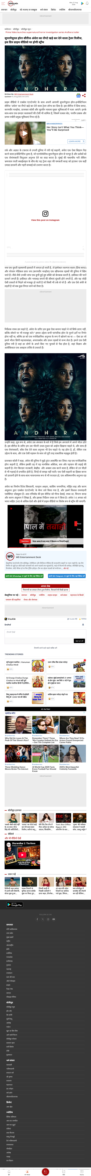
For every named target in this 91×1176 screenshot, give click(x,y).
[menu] (3, 3)
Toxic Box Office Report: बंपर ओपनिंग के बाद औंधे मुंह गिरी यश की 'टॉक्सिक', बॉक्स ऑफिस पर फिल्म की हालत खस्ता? (63, 827)
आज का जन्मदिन (12, 1120)
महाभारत (9, 1085)
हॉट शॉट (9, 1011)
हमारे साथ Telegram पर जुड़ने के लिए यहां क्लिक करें (67, 576)
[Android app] (14, 904)
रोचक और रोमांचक (30, 599)
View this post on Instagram (45, 220)
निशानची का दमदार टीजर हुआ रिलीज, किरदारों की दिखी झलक (45, 590)
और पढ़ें (65, 568)
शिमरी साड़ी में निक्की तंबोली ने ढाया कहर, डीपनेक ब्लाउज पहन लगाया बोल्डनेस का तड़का (46, 891)
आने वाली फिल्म (11, 1035)
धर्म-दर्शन (9, 1092)
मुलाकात (9, 1055)
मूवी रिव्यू (9, 1019)
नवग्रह (8, 1156)
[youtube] (48, 919)
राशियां (8, 1128)
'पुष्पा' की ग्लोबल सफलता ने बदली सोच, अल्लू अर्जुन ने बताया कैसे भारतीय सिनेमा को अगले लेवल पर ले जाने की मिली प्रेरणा (80, 827)
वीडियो (11, 833)
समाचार (4, 9)
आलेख (8, 1023)
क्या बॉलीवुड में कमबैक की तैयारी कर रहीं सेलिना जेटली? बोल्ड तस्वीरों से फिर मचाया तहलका (80, 891)
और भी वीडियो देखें (13, 838)
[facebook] (37, 919)
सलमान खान (10, 1043)
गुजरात (8, 965)
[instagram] (54, 919)
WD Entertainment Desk (23, 94)
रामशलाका (9, 1144)
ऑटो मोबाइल (10, 981)
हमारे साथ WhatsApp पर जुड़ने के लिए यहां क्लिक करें (24, 576)
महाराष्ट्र (8, 969)
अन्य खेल (9, 1107)
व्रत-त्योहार (9, 1088)
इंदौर (7, 949)
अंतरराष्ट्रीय (9, 945)
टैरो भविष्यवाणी (11, 1140)
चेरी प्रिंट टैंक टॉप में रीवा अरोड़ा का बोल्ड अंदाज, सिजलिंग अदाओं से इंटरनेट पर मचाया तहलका (46, 827)
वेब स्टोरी (9, 1015)
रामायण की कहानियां (13, 599)
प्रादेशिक (9, 953)
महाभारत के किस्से (77, 595)
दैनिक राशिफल (11, 1117)
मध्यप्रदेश (9, 957)
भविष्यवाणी (10, 1069)
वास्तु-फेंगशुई (10, 1136)
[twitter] (43, 919)
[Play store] (82, 3)
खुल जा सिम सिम (12, 1031)
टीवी (7, 1051)
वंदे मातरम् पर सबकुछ (28, 9)
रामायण (8, 1080)
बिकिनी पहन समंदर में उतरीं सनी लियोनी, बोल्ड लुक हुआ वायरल (12, 891)
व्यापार (8, 993)
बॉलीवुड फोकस (11, 1039)
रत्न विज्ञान (9, 1160)
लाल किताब (10, 1132)
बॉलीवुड (13, 9)
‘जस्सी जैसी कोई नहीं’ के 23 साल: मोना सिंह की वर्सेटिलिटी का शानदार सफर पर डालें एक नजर (12, 827)
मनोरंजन (8, 29)
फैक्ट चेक (9, 989)
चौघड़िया (9, 1148)
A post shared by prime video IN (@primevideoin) (45, 262)
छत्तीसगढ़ (9, 961)
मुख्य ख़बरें (9, 937)
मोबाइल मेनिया (11, 997)
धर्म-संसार (44, 9)
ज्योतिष (62, 9)
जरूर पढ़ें (12, 874)
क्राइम (8, 985)
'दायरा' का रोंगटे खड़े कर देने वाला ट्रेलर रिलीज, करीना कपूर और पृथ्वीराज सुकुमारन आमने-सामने (29, 827)
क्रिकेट (53, 9)
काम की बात (10, 977)
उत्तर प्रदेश (9, 933)
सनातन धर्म (10, 1072)
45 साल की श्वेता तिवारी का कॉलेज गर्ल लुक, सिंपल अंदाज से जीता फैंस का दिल (63, 891)
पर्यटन (8, 1027)
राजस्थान (9, 973)
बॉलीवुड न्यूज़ (26, 29)
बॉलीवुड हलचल (14, 810)
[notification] (87, 3)
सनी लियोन (10, 1047)
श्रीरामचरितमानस (75, 9)
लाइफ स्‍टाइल (52, 595)
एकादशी (9, 1065)
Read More (25, 541)
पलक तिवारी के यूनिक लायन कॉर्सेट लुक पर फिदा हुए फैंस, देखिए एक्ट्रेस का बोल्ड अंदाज (29, 891)
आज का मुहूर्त (10, 1125)
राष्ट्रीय (8, 941)
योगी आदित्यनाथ (11, 929)
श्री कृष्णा (9, 1077)
